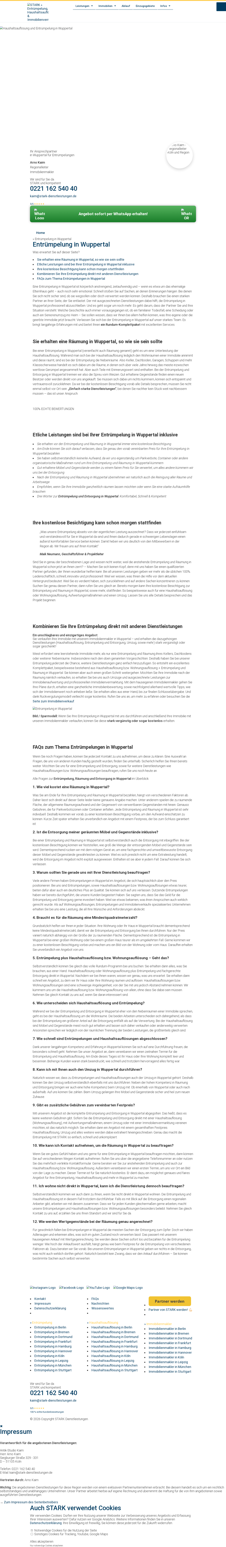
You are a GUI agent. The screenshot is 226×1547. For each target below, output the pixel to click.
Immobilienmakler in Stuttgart (170, 1371)
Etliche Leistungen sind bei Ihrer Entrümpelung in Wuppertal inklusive (86, 264)
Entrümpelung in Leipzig (51, 1360)
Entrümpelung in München (53, 1365)
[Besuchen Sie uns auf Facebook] (71, 1287)
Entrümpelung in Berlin (50, 1327)
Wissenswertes (102, 1308)
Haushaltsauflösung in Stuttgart (114, 1370)
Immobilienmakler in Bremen (169, 1333)
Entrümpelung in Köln (49, 1356)
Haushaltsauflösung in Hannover (114, 1351)
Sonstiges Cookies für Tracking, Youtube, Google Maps (71, 1534)
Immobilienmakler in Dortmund (170, 1338)
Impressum (42, 1303)
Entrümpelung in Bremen (51, 1332)
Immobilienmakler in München (170, 1366)
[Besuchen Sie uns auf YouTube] (99, 1287)
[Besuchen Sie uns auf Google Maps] (128, 1287)
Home (40, 233)
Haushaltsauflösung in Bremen (113, 1332)
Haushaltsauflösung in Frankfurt (114, 1341)
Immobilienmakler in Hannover (170, 1352)
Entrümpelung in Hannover (53, 1351)
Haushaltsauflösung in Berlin (111, 1327)
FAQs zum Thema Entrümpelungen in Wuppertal (71, 278)
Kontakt (40, 1299)
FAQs (95, 1299)
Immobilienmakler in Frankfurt (170, 1343)
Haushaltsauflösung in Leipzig (112, 1360)
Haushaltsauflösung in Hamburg (114, 1346)
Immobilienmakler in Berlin (167, 1328)
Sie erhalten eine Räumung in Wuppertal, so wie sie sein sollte (80, 259)
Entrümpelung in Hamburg (53, 1346)
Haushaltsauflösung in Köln (110, 1356)
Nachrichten (100, 1303)
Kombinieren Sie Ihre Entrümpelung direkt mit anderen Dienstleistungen (87, 274)
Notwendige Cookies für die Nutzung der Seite (65, 1530)
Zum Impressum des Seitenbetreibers (31, 1502)
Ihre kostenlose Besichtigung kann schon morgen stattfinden (80, 269)
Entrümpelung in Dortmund (53, 1337)
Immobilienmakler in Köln (166, 1357)
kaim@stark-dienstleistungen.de (53, 196)
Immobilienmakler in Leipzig (168, 1362)
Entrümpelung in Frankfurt (52, 1341)
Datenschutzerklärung (50, 1308)
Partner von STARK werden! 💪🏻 (170, 1309)
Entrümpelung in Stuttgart (53, 1370)
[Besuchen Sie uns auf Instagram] (43, 1287)
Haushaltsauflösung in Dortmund (114, 1337)
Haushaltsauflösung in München (114, 1365)
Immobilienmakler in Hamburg (170, 1347)
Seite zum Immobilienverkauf (53, 701)
